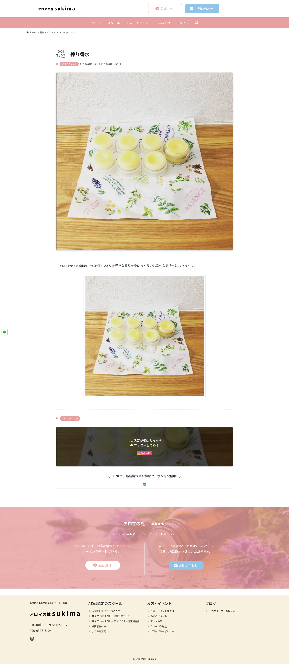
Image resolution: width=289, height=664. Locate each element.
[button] (144, 484)
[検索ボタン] (196, 22)
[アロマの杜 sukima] (58, 9)
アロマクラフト (69, 63)
